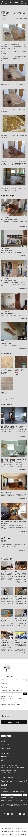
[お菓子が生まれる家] (14, 486)
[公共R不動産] (23, 831)
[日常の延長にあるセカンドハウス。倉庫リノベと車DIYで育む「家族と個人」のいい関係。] (14, 422)
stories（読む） (7, 6)
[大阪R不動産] (17, 828)
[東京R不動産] (4, 825)
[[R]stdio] (11, 834)
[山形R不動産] (11, 825)
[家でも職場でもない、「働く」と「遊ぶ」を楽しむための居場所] (14, 518)
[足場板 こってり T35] (7, 383)
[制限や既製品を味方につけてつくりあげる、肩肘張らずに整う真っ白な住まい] (14, 455)
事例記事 (7, 217)
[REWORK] (23, 834)
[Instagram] (4, 814)
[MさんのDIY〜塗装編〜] (14, 243)
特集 (6, 640)
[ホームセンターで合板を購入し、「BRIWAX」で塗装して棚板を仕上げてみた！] (21, 572)
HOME (2, 6)
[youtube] (20, 814)
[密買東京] (4, 834)
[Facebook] (16, 814)
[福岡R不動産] (4, 831)
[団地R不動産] (17, 831)
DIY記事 (6, 571)
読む (3, 217)
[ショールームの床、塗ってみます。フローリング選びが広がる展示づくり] (7, 642)
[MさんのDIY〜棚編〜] (14, 335)
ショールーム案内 (5, 753)
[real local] (17, 834)
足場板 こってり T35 (5, 392)
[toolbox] (6, 736)
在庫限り (16, 372)
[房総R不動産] (17, 825)
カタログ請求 (4, 756)
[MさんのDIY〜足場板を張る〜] (14, 213)
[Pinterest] (8, 814)
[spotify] (24, 814)
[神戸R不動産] (23, 828)
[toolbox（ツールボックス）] (14, 2)
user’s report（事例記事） (16, 6)
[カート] (6, 2)
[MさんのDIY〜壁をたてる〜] (14, 275)
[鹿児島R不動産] (11, 831)
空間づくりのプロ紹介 (6, 760)
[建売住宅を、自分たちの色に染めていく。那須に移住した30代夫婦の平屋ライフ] (21, 642)
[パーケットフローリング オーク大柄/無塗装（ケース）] (7, 362)
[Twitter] (12, 814)
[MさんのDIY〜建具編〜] (14, 306)
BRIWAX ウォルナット (19, 370)
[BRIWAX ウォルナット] (21, 362)
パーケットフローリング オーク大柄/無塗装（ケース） (7, 371)
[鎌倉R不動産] (23, 825)
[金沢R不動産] (4, 828)
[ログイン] (2, 2)
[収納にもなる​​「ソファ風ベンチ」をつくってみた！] (7, 572)
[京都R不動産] (11, 828)
